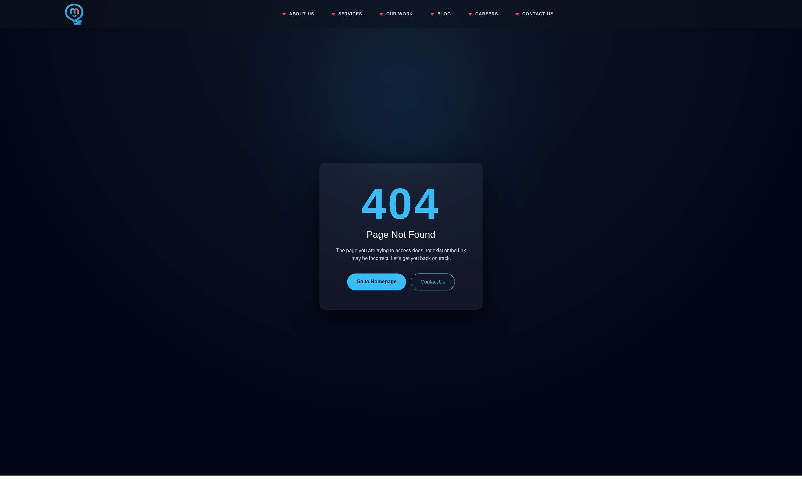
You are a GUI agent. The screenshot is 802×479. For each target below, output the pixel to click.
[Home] (74, 14)
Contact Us (432, 281)
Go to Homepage (377, 281)
